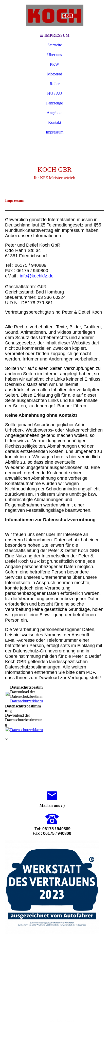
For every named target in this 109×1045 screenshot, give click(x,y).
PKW (54, 64)
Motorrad (54, 74)
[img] (54, 15)
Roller (55, 84)
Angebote (54, 113)
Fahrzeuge (54, 103)
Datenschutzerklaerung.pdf (31, 701)
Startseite (54, 45)
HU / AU (54, 93)
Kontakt (54, 122)
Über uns (54, 54)
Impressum (54, 132)
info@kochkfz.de (61, 1020)
